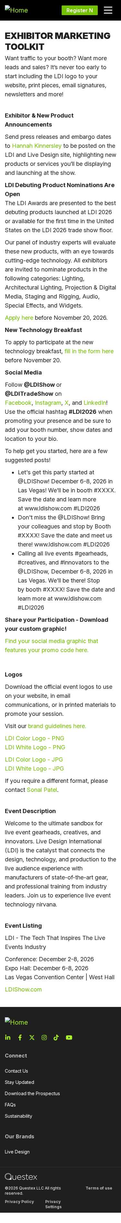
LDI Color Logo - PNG (34, 738)
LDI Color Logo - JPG (34, 759)
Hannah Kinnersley (37, 145)
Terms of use (99, 1188)
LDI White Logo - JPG (34, 768)
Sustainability (18, 1116)
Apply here (19, 317)
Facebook (18, 402)
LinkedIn (95, 402)
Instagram (48, 402)
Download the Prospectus (32, 1093)
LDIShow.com (23, 989)
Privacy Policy (19, 1201)
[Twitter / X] (34, 1037)
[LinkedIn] (10, 1037)
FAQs (10, 1104)
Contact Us (16, 1071)
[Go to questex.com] (21, 1176)
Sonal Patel (42, 789)
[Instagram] (46, 1037)
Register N (79, 10)
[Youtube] (70, 1037)
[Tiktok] (58, 1037)
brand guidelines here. (58, 726)
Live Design (17, 1151)
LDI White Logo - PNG (35, 747)
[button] (108, 10)
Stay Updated (19, 1082)
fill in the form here (89, 351)
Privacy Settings (53, 1204)
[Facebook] (22, 1037)
